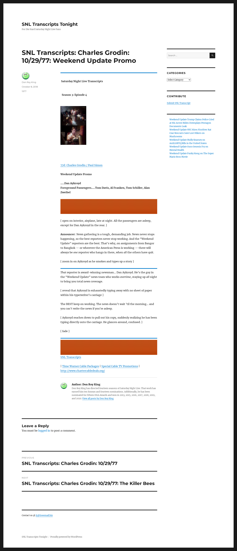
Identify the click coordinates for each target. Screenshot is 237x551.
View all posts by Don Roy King (98, 398)
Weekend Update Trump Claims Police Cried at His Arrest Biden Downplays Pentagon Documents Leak (191, 123)
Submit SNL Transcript (178, 103)
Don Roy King (29, 82)
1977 (24, 91)
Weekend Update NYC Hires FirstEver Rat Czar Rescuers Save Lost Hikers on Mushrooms (190, 133)
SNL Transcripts (70, 357)
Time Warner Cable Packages (80, 366)
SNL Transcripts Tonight (50, 24)
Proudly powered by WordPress (66, 537)
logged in (44, 430)
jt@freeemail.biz (44, 515)
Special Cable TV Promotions (119, 366)
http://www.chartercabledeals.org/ (82, 370)
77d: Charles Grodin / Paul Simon (81, 165)
